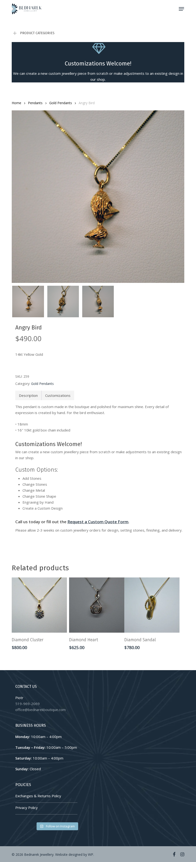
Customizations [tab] (58, 395)
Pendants (35, 103)
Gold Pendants (60, 103)
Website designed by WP (74, 854)
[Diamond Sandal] (152, 605)
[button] (181, 8)
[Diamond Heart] (96, 605)
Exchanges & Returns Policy (38, 795)
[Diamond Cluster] (39, 605)
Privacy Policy (26, 807)
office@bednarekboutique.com (40, 709)
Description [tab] (28, 395)
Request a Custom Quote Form (97, 521)
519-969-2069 (27, 703)
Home (16, 103)
